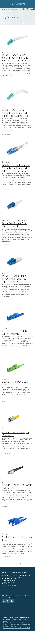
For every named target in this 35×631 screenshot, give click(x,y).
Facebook (14, 619)
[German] (28, 9)
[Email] (4, 601)
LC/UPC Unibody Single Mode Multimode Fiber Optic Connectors (15, 223)
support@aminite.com (10, 585)
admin (5, 401)
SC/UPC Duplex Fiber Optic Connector (17, 538)
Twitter (21, 619)
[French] (25, 9)
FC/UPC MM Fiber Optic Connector (15, 434)
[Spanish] (34, 9)
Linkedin (5, 621)
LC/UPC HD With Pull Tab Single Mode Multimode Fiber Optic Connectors (16, 168)
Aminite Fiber (6, 619)
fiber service (7, 79)
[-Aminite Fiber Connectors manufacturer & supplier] (17, 4)
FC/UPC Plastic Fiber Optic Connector (17, 486)
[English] (23, 9)
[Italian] (30, 9)
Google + (26, 619)
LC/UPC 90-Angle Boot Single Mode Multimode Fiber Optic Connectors (15, 112)
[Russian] (32, 9)
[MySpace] (12, 601)
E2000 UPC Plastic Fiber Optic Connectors (15, 332)
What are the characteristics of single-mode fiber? (16, 628)
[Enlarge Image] (17, 38)
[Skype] (8, 601)
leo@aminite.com (9, 584)
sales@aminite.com (9, 582)
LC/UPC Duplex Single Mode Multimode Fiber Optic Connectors (14, 278)
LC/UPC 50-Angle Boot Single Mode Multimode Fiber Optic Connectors (15, 57)
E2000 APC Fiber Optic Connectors (15, 383)
